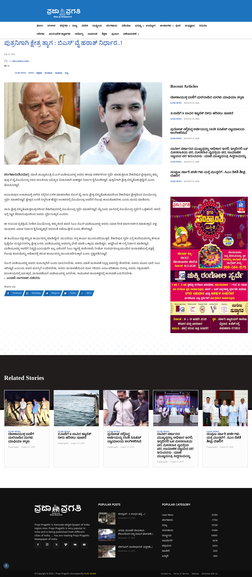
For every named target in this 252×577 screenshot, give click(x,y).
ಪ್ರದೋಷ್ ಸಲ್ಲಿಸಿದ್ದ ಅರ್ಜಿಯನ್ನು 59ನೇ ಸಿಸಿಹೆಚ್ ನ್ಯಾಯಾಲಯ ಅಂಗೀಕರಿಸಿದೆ (207, 131)
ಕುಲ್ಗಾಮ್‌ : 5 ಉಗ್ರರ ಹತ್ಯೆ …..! (131, 514)
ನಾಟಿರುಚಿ (92, 34)
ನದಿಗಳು (40, 34)
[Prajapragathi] (6, 61)
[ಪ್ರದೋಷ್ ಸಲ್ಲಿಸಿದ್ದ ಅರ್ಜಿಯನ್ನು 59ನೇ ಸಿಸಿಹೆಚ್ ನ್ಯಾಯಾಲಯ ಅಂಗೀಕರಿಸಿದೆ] (126, 408)
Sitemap (195, 573)
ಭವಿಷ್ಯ (138, 26)
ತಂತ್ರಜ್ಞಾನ (190, 26)
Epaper (51, 26)
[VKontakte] (74, 545)
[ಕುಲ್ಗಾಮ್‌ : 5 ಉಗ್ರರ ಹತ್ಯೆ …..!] (106, 519)
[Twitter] (56, 545)
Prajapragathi (20, 61)
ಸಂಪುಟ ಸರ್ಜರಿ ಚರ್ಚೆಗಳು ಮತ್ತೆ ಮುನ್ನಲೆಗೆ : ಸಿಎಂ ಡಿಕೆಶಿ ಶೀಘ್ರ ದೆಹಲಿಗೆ (207, 174)
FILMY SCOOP (90, 574)
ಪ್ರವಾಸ (115, 34)
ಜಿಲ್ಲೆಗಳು (64, 26)
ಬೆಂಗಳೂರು (111, 26)
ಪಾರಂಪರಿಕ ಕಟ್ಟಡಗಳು (59, 34)
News (31, 73)
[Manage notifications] (6, 565)
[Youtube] (84, 545)
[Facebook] (37, 545)
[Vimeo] (65, 545)
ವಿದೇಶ (85, 26)
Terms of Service (181, 573)
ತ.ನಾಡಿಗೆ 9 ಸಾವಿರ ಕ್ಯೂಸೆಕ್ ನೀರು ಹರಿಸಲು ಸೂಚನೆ (201, 113)
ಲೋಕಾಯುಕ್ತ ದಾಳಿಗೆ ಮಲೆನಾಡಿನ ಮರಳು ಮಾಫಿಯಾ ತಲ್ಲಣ (207, 97)
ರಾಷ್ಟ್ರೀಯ (97, 26)
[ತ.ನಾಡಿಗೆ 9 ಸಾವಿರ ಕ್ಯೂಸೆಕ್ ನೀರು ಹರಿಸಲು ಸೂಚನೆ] (76, 408)
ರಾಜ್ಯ (74, 26)
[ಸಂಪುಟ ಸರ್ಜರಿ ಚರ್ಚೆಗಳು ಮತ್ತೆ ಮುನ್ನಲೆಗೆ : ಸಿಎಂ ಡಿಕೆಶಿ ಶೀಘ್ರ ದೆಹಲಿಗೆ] (225, 408)
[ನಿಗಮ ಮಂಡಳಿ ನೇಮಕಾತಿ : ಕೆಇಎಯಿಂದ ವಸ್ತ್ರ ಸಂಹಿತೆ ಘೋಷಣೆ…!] (106, 535)
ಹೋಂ (40, 26)
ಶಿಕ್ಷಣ (104, 34)
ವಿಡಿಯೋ (126, 26)
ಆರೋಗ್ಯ (79, 34)
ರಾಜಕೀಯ (58, 73)
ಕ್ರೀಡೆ (178, 26)
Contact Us (166, 573)
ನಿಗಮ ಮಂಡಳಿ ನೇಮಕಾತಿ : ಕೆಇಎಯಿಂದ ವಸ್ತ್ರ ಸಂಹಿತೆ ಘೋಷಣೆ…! (135, 532)
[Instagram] (47, 545)
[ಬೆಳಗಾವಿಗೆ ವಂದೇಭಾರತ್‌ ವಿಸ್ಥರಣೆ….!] (106, 551)
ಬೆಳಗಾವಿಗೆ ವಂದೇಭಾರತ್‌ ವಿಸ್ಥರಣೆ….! (135, 547)
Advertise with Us (210, 573)
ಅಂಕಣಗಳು (165, 26)
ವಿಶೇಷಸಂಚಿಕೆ (129, 34)
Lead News (20, 73)
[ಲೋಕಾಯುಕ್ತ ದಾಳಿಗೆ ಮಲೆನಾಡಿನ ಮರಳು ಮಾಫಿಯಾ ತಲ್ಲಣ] (26, 408)
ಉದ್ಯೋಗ (150, 26)
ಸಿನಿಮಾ (203, 26)
